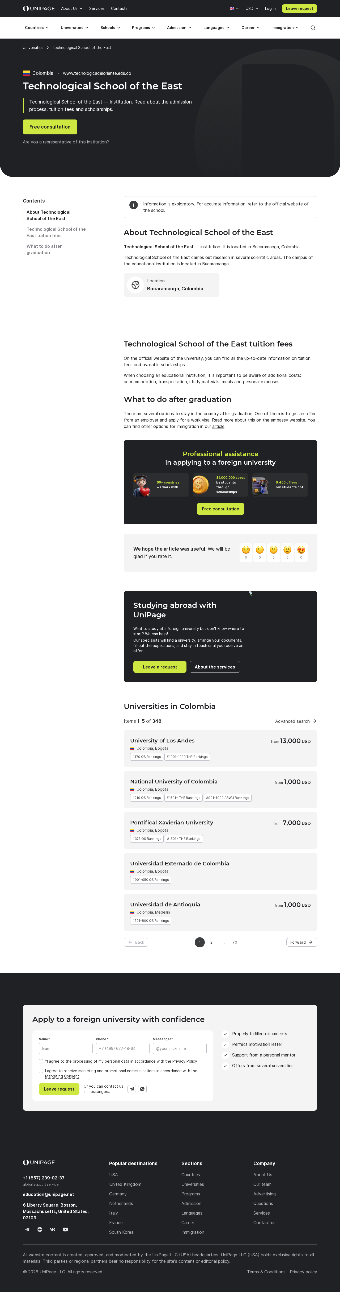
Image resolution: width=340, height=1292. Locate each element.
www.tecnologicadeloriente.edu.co (97, 73)
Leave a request (160, 667)
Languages (213, 27)
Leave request (299, 8)
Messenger (162, 1039)
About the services (215, 667)
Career (248, 27)
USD (249, 8)
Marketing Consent (62, 1076)
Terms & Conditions (266, 1271)
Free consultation (50, 127)
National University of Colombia (174, 781)
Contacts (119, 8)
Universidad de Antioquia (165, 904)
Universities (72, 27)
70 (234, 942)
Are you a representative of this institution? (66, 142)
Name (43, 1039)
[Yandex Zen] (40, 1229)
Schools (107, 27)
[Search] (313, 27)
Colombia (145, 748)
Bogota (161, 748)
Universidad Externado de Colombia (179, 863)
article (218, 426)
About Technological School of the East (48, 215)
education (48, 1194)
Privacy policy (303, 1271)
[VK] (52, 1229)
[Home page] (39, 8)
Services (97, 8)
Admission (176, 27)
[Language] (234, 8)
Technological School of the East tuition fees (56, 232)
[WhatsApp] (142, 1089)
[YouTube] (65, 1229)
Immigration (282, 27)
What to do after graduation (44, 249)
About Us (69, 8)
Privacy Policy (184, 1061)
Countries (34, 27)
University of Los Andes (162, 740)
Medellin (162, 912)
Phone (101, 1039)
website (161, 358)
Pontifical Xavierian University (171, 822)
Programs (141, 27)
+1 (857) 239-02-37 (44, 1177)
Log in (270, 8)
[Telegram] (132, 1089)
